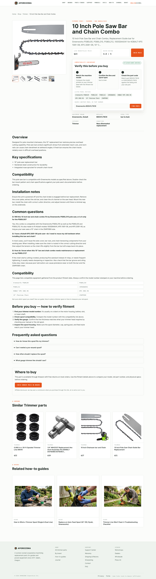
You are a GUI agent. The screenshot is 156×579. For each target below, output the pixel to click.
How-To (111, 2)
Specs (105, 2)
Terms (108, 576)
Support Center (90, 550)
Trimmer (25, 14)
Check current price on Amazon (28, 385)
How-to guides (60, 557)
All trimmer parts (61, 550)
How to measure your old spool (77, 299)
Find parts (136, 106)
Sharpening (89, 560)
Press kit (118, 560)
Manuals (97, 2)
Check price (137, 53)
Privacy (101, 576)
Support (89, 2)
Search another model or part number (89, 102)
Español (138, 3)
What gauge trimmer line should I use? (31, 360)
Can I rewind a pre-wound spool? (29, 348)
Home (14, 14)
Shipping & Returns (91, 557)
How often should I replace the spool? (31, 354)
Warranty (88, 553)
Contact (88, 563)
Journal (119, 2)
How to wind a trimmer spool (54, 299)
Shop (63, 2)
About (126, 2)
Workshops (119, 550)
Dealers (117, 553)
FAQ (86, 566)
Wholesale (118, 557)
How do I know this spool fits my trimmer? (32, 341)
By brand (58, 553)
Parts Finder (79, 2)
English (133, 3)
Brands (70, 2)
